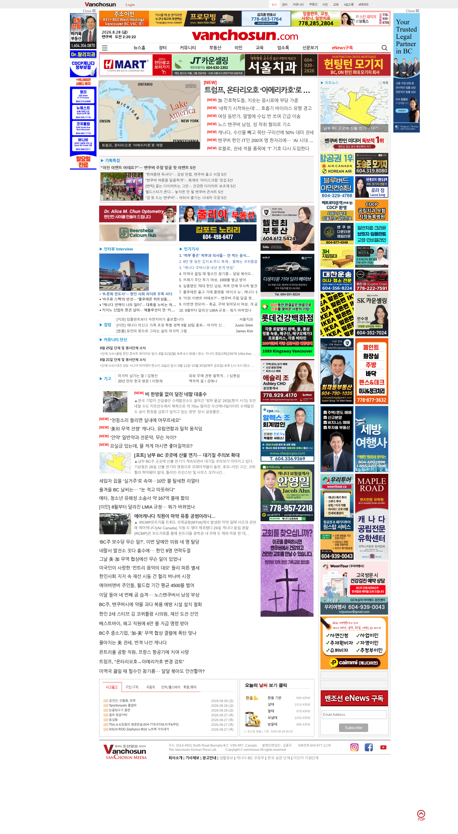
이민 (239, 48)
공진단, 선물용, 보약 (119, 701)
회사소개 (175, 758)
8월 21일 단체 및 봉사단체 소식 (123, 360)
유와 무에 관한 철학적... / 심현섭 (214, 376)
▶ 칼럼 (105, 325)
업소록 (283, 48)
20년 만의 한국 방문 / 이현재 (140, 381)
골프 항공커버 (115, 715)
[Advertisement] (354, 675)
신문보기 (310, 48)
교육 (260, 48)
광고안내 (209, 758)
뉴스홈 (140, 48)
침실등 (111, 720)
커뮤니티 (188, 48)
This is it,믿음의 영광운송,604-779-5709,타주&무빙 (141, 724)
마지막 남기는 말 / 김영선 (138, 376)
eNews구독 (342, 48)
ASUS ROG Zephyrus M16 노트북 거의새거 (136, 729)
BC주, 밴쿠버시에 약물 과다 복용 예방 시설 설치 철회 (150, 604)
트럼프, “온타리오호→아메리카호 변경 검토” (141, 661)
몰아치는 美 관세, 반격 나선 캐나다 (133, 642)
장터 (163, 48)
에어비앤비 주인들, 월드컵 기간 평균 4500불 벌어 (146, 585)
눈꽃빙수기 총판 (117, 710)
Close (88, 11)
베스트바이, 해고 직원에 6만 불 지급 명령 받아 (143, 623)
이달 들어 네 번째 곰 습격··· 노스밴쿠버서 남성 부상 (149, 595)
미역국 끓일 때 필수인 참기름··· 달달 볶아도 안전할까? (152, 671)
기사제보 (192, 758)
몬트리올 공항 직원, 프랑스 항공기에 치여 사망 (144, 652)
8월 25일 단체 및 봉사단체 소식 (123, 348)
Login (130, 4)
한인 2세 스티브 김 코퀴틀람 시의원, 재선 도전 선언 (148, 614)
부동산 (215, 48)
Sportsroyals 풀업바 (120, 705)
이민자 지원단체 (306, 758)
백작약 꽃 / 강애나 (203, 381)
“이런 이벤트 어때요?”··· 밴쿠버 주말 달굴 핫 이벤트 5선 (148, 168)
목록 (385, 83)
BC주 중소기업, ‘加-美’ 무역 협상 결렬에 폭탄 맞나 (147, 633)
